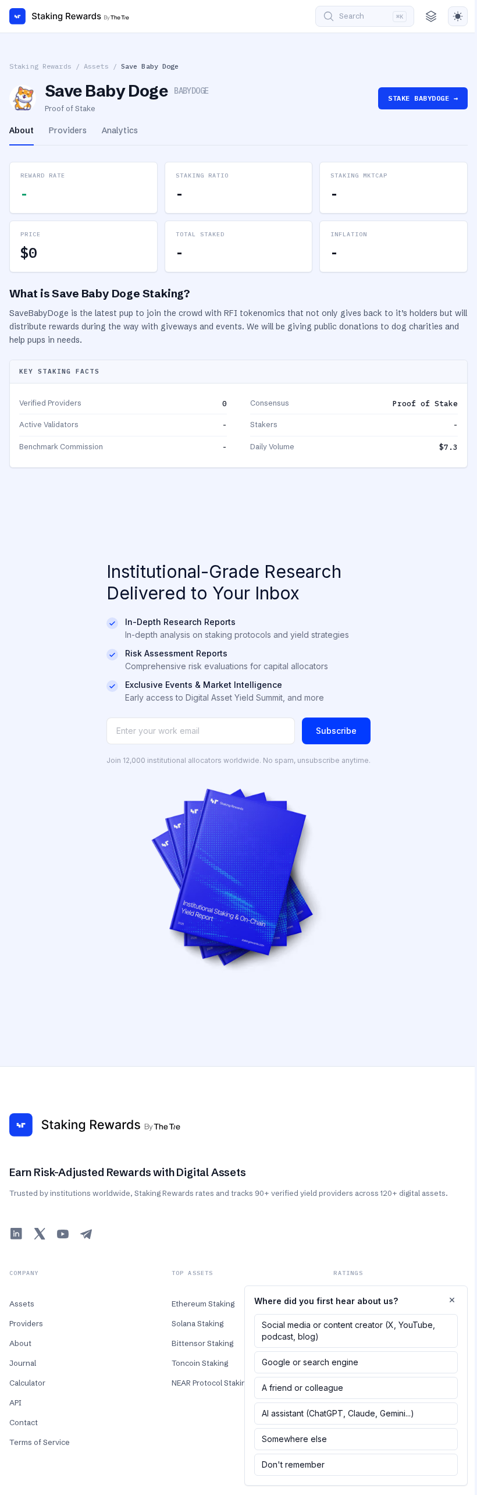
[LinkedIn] (16, 1234)
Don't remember (293, 1464)
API (15, 1402)
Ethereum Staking (203, 1303)
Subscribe (336, 731)
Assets (96, 66)
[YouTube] (63, 1234)
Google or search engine (310, 1362)
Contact (23, 1422)
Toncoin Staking (200, 1363)
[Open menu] (431, 16)
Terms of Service (39, 1442)
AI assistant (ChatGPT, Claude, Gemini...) (338, 1413)
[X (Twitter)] (40, 1234)
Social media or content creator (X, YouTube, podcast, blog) (348, 1330)
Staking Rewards (40, 66)
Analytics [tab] (120, 130)
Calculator (27, 1382)
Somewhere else (294, 1439)
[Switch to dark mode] (458, 16)
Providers (26, 1323)
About (20, 1343)
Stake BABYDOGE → (423, 98)
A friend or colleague (302, 1388)
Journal (22, 1363)
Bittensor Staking (202, 1343)
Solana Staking (197, 1323)
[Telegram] (86, 1234)
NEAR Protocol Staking (211, 1382)
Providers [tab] (68, 130)
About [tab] (21, 130)
